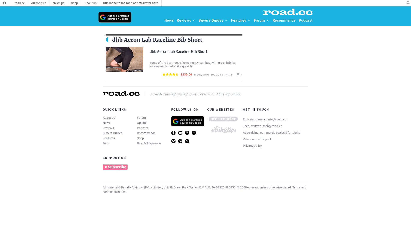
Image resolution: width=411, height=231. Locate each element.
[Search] (4, 3)
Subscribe (117, 167)
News (106, 122)
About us (109, 117)
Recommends (146, 133)
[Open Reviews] (193, 20)
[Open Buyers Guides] (226, 20)
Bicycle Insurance (149, 143)
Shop (140, 138)
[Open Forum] (268, 20)
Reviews (108, 128)
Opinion (142, 122)
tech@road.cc (272, 126)
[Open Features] (249, 20)
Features (109, 138)
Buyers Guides (112, 133)
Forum (141, 117)
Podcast (143, 128)
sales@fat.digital (289, 132)
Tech (106, 143)
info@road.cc (277, 119)
